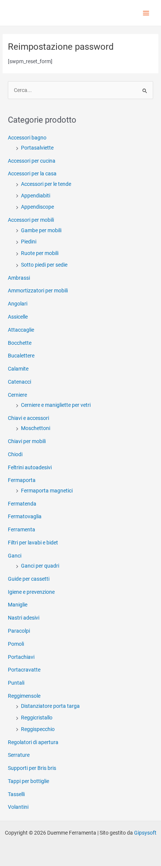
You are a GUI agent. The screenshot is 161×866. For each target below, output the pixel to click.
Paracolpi (19, 631)
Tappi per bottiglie (28, 781)
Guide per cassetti (28, 579)
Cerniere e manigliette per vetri (56, 405)
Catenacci (19, 382)
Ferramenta (21, 529)
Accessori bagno (27, 138)
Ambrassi (19, 278)
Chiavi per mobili (27, 441)
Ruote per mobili (39, 253)
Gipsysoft (145, 833)
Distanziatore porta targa (50, 706)
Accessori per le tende (46, 184)
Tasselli (16, 794)
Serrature (19, 755)
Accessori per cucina (31, 161)
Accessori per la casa (32, 173)
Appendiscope (37, 207)
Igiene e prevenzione (31, 592)
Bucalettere (21, 356)
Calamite (18, 369)
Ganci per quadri (40, 566)
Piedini (28, 242)
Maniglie (17, 605)
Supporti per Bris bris (32, 768)
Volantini (18, 807)
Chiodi (15, 454)
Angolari (17, 304)
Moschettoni (35, 428)
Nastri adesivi (23, 618)
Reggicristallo (36, 718)
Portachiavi (21, 657)
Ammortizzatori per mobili (38, 291)
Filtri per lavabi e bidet (33, 543)
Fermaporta (22, 480)
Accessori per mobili (31, 220)
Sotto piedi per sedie (44, 265)
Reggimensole (24, 696)
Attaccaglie (21, 330)
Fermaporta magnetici (47, 491)
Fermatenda (22, 504)
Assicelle (18, 317)
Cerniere (17, 395)
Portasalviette (37, 148)
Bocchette (19, 343)
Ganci (14, 556)
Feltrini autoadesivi (30, 467)
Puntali (16, 683)
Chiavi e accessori (28, 418)
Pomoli (16, 644)
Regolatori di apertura (33, 742)
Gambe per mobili (41, 230)
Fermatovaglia (25, 516)
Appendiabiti (35, 196)
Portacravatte (24, 670)
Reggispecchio (38, 729)
